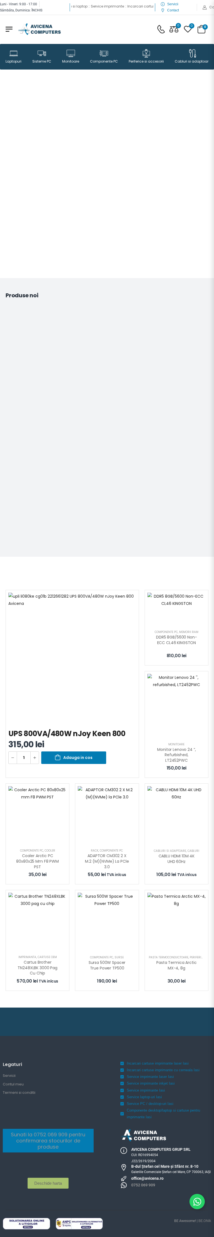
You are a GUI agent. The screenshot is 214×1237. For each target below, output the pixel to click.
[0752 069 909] (123, 1185)
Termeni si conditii (19, 1092)
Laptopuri (13, 61)
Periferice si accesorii (146, 61)
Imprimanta (27, 957)
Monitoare (70, 61)
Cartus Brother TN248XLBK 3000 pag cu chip (38, 967)
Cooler (50, 850)
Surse (119, 957)
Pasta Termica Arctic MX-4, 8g (177, 965)
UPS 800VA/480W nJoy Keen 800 (67, 734)
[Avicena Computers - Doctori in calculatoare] (39, 29)
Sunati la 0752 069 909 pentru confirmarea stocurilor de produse (48, 1140)
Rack (94, 850)
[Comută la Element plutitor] (197, 1201)
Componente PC (104, 61)
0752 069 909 (143, 1185)
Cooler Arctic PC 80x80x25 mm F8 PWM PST (38, 861)
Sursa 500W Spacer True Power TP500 (108, 965)
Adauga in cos (78, 757)
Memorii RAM (188, 632)
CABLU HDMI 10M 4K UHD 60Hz (177, 858)
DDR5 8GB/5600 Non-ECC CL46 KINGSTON (176, 639)
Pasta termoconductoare (168, 957)
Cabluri (193, 851)
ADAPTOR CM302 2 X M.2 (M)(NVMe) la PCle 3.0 (107, 861)
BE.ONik (204, 1221)
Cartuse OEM (47, 957)
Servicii (9, 1075)
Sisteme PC (41, 61)
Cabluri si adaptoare (192, 61)
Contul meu (13, 1084)
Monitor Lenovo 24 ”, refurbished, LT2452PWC (177, 755)
